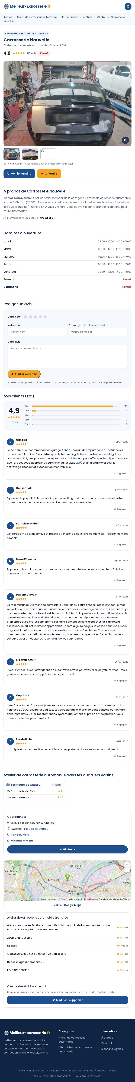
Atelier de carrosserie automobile (37, 17)
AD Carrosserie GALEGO (21, 791)
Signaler (122, 473)
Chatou (101, 17)
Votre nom (14, 325)
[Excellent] (45, 317)
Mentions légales (112, 1049)
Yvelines (87, 17)
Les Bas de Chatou (36, 829)
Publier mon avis (26, 374)
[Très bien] (40, 317)
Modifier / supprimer (69, 1000)
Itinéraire (51, 173)
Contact (106, 1043)
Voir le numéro (21, 173)
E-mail (87, 325)
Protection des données (79, 1070)
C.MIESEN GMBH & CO (19, 797)
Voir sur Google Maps (67, 905)
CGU (43, 1070)
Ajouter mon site (23, 840)
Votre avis (14, 341)
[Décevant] (25, 317)
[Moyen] (30, 317)
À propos (107, 1037)
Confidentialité (55, 1070)
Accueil (8, 17)
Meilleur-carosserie (30, 6)
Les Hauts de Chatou (25, 785)
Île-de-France (70, 17)
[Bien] (35, 317)
